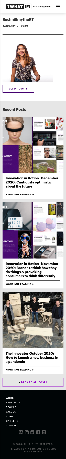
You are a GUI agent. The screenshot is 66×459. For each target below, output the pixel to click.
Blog (9, 416)
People (11, 407)
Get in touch (17, 88)
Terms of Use (33, 451)
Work (10, 398)
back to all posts (34, 382)
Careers (12, 421)
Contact (12, 425)
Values (11, 411)
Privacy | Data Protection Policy (33, 449)
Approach (13, 402)
